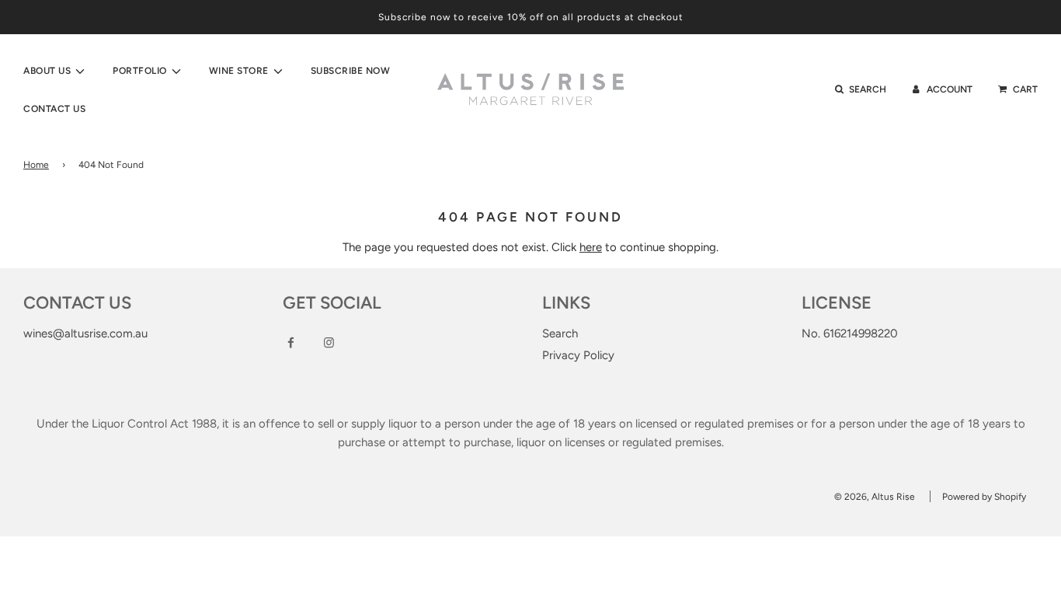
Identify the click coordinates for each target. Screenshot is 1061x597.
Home (36, 164)
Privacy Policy (578, 355)
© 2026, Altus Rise (874, 496)
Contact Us (54, 108)
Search (560, 333)
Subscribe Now (351, 70)
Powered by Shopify (984, 496)
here (590, 247)
